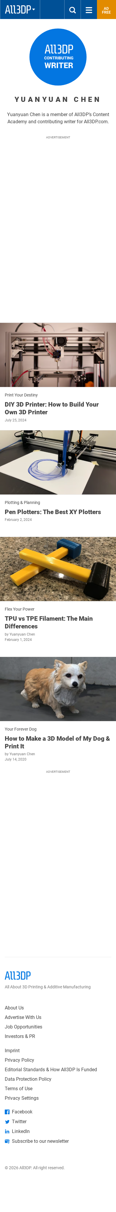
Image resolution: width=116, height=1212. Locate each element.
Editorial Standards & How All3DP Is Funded (51, 1069)
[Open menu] (89, 9)
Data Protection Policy (28, 1079)
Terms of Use (18, 1088)
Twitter (19, 1121)
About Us (14, 1008)
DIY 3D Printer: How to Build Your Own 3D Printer (52, 408)
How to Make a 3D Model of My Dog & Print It (57, 742)
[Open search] (73, 9)
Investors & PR (20, 1036)
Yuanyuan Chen (22, 634)
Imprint (12, 1050)
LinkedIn (21, 1131)
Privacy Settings (22, 1098)
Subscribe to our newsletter (40, 1141)
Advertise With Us (23, 1017)
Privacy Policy (19, 1060)
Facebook (22, 1112)
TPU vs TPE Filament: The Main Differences (49, 622)
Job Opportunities (23, 1027)
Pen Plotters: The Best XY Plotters (53, 512)
